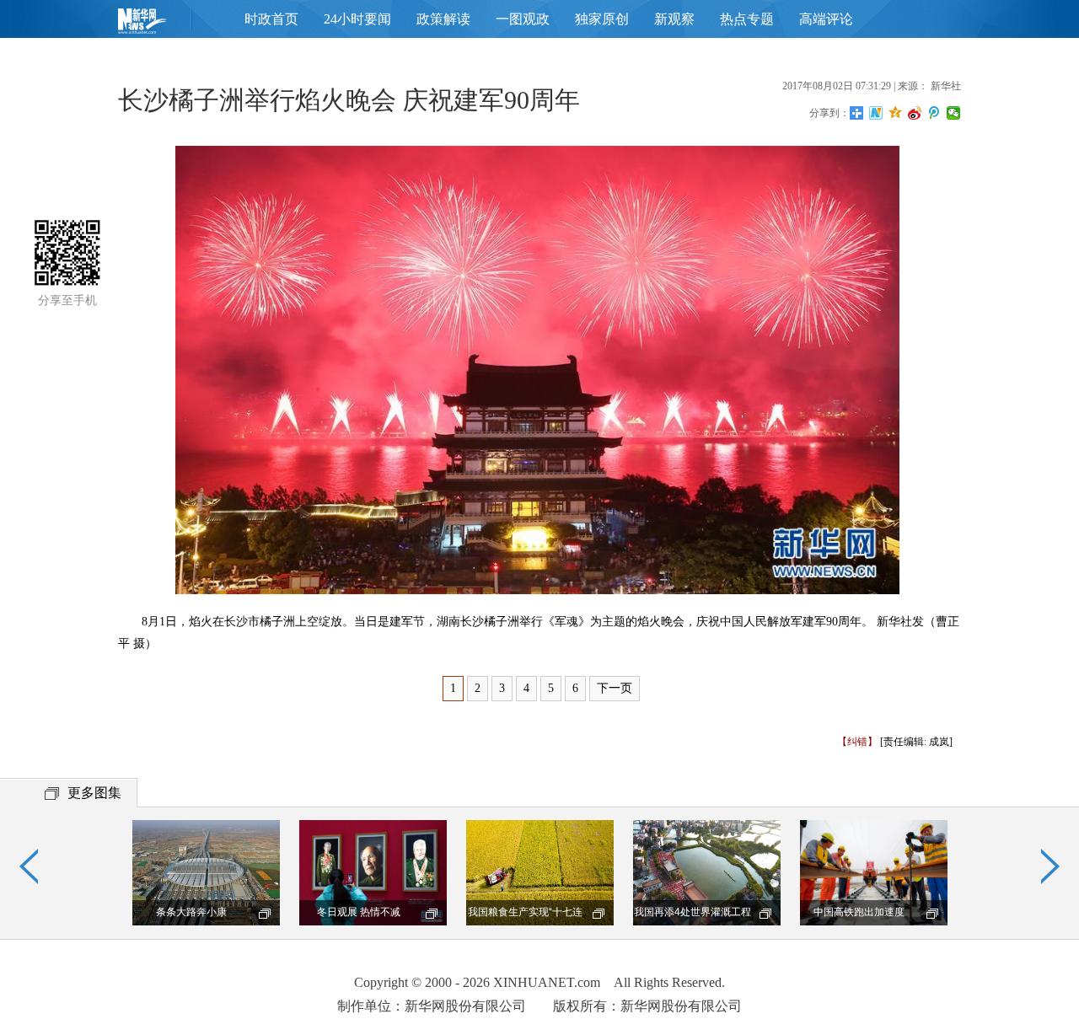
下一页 (614, 688)
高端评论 (826, 19)
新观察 (674, 19)
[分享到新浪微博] (915, 113)
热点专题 (747, 19)
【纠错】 (857, 742)
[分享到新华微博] (876, 113)
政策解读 (443, 19)
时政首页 (271, 19)
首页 (168, 25)
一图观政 (523, 19)
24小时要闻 (357, 19)
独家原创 (602, 19)
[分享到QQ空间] (895, 113)
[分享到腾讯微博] (934, 113)
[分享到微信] (954, 113)
